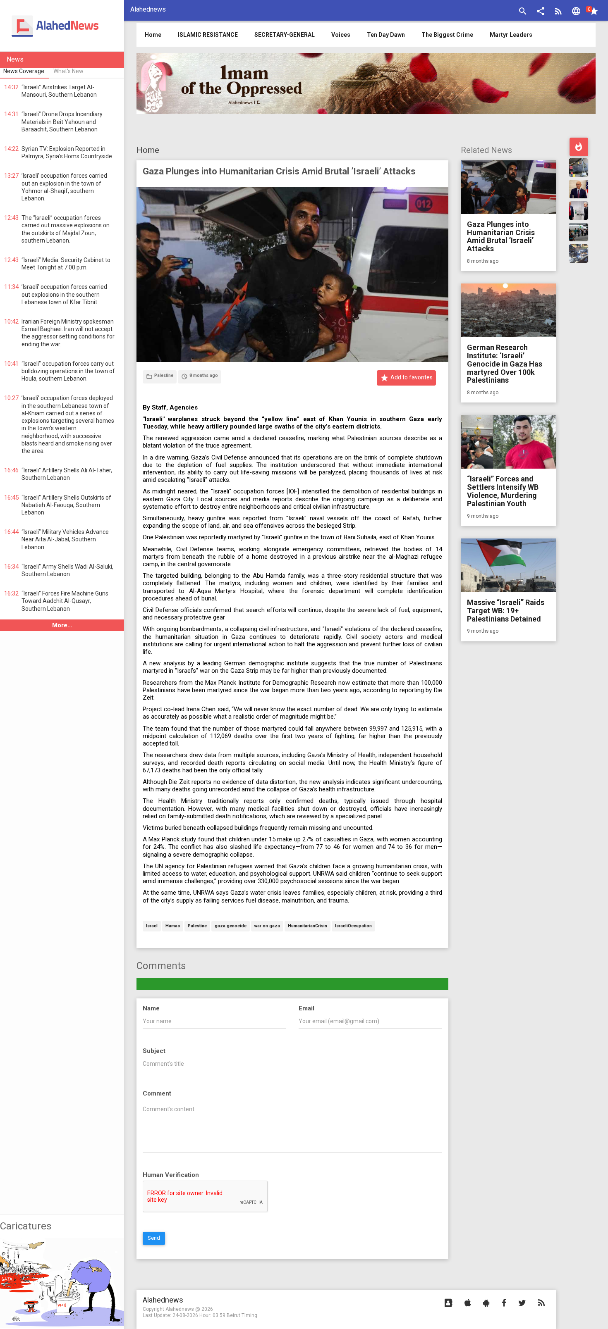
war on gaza (267, 926)
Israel (152, 926)
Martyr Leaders (511, 34)
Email (306, 1008)
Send (154, 1238)
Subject (154, 1051)
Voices (340, 34)
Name (151, 1008)
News (15, 59)
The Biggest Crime (447, 34)
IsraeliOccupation (353, 926)
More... (62, 625)
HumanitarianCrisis (307, 926)
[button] (540, 12)
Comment (157, 1093)
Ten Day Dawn (386, 34)
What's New (68, 71)
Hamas (172, 926)
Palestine (197, 926)
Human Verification (171, 1175)
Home (147, 150)
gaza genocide (231, 926)
